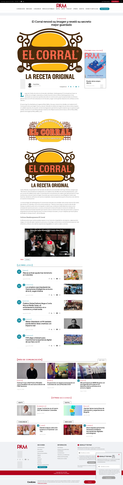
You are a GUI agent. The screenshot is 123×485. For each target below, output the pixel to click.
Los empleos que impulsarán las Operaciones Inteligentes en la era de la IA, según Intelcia (39, 289)
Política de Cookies (42, 483)
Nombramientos (41, 406)
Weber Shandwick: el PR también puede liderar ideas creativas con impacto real (38, 324)
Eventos (81, 9)
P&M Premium (104, 9)
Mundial (50, 380)
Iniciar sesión (106, 1)
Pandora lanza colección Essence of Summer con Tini (49, 429)
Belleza (86, 406)
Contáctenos (61, 453)
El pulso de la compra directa (93, 82)
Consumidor (37, 9)
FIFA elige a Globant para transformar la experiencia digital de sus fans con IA (38, 340)
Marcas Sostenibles (48, 9)
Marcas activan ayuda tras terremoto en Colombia (37, 274)
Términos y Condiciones (63, 454)
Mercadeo (29, 9)
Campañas (89, 425)
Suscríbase (115, 1)
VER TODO (102, 360)
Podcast (69, 9)
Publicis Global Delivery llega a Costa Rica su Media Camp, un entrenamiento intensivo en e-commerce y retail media (37, 306)
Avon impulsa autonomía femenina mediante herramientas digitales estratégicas (95, 430)
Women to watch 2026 (92, 9)
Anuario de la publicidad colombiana (63, 450)
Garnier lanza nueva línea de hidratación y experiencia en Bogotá (94, 410)
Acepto (90, 482)
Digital (58, 9)
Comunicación (21, 9)
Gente (63, 9)
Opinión (75, 9)
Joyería (42, 425)
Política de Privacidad (63, 456)
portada (27, 259)
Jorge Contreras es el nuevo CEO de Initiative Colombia (47, 409)
